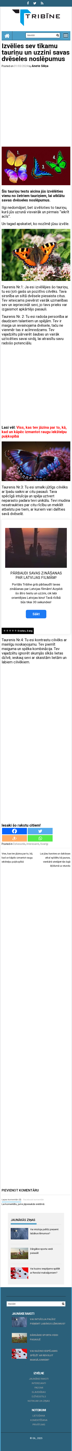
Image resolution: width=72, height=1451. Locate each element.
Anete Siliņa (40, 66)
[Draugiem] (14, 838)
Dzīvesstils (19, 843)
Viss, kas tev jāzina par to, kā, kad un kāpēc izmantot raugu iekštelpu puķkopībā (34, 431)
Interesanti (33, 843)
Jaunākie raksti (39, 1378)
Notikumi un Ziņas (39, 1401)
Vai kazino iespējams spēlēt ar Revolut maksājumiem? (43, 1355)
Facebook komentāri (33, 1199)
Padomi (39, 1387)
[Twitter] (40, 831)
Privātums (38, 1424)
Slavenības (39, 1392)
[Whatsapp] (40, 838)
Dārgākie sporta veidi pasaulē (44, 1337)
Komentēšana (38, 1420)
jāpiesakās (29, 1204)
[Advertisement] (36, 108)
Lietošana (38, 1415)
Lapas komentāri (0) (11, 1199)
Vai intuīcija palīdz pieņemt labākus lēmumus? (47, 1321)
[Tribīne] (7, 35)
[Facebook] (14, 831)
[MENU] (65, 35)
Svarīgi (44, 843)
